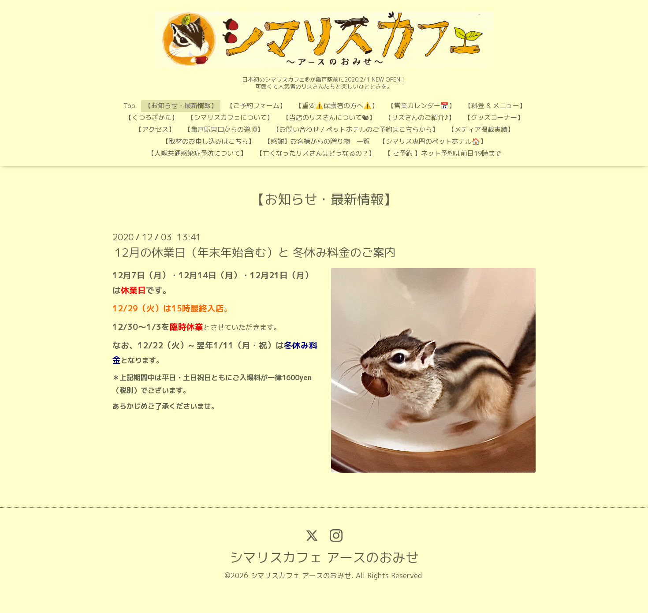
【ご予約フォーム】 (256, 105)
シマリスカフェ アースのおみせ (324, 557)
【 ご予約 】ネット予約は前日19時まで (443, 153)
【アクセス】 (155, 129)
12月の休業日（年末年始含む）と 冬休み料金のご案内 (255, 252)
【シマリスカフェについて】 (230, 117)
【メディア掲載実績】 (481, 129)
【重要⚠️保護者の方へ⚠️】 (336, 105)
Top (129, 105)
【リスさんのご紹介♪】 (420, 117)
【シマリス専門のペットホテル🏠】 (433, 141)
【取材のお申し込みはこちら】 (208, 141)
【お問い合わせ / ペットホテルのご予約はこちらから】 (356, 129)
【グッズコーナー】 (494, 117)
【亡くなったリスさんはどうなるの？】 (315, 153)
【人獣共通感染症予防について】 (197, 153)
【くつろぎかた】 (151, 117)
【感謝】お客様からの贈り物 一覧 (317, 141)
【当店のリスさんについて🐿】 (329, 117)
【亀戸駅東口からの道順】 (224, 129)
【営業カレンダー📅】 (421, 105)
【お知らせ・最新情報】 (181, 105)
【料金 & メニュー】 (495, 105)
